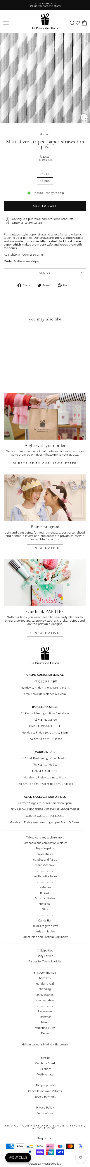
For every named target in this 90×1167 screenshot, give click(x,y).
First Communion (45, 972)
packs (45, 174)
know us (45, 1057)
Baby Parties (45, 956)
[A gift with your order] (45, 416)
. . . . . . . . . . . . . (45, 870)
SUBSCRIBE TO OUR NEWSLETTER (45, 463)
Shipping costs (45, 1085)
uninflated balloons (45, 876)
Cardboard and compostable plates (44, 843)
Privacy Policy (45, 1107)
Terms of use (45, 1113)
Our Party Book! (45, 1063)
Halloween (45, 1011)
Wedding (45, 989)
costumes (45, 887)
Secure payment (45, 1096)
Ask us (45, 272)
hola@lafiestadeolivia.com (49, 694)
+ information (45, 548)
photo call (45, 903)
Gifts (45, 909)
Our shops (45, 1069)
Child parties (45, 950)
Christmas (45, 1016)
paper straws (45, 854)
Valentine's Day (45, 1027)
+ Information (45, 632)
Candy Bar (45, 920)
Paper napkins (45, 848)
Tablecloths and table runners (45, 837)
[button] (8, 334)
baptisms (45, 978)
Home (44, 134)
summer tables (44, 1000)
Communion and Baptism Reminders (45, 937)
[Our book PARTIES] (45, 582)
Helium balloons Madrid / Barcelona (45, 1044)
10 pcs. (45, 180)
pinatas (45, 892)
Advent (45, 1022)
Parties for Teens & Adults (45, 961)
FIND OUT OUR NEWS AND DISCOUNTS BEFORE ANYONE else (43, 1127)
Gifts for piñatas (45, 898)
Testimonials (45, 1074)
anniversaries (45, 994)
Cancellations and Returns (45, 1091)
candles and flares (45, 859)
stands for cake (45, 865)
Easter (45, 1033)
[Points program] (45, 497)
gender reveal (45, 983)
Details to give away (45, 926)
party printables (45, 931)
